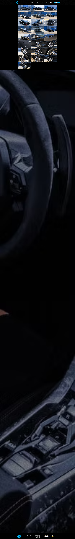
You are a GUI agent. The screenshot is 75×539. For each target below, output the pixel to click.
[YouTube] (38, 536)
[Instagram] (36, 536)
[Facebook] (39, 536)
